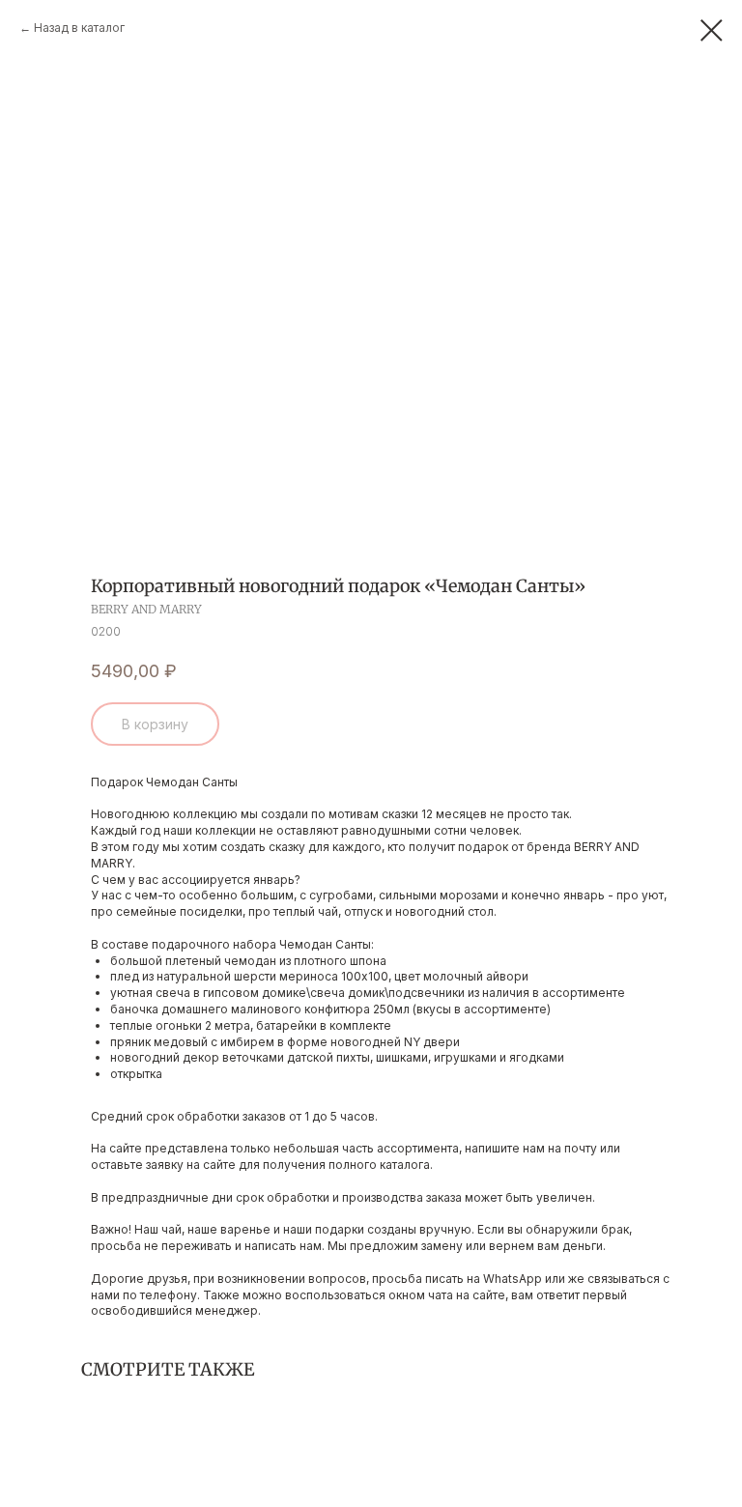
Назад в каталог (79, 27)
